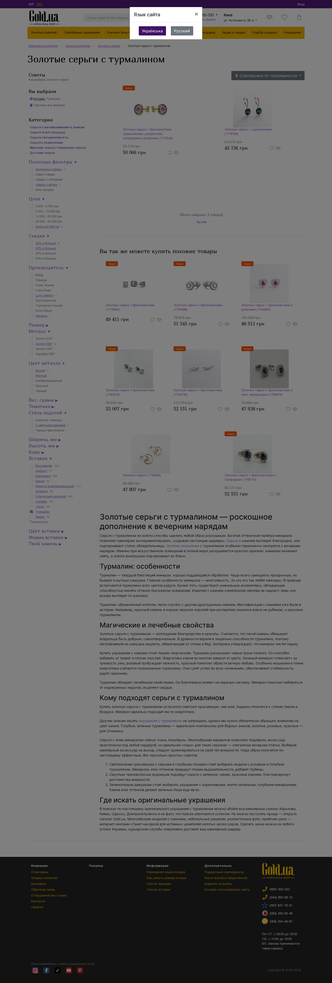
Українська (152, 30)
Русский (182, 30)
